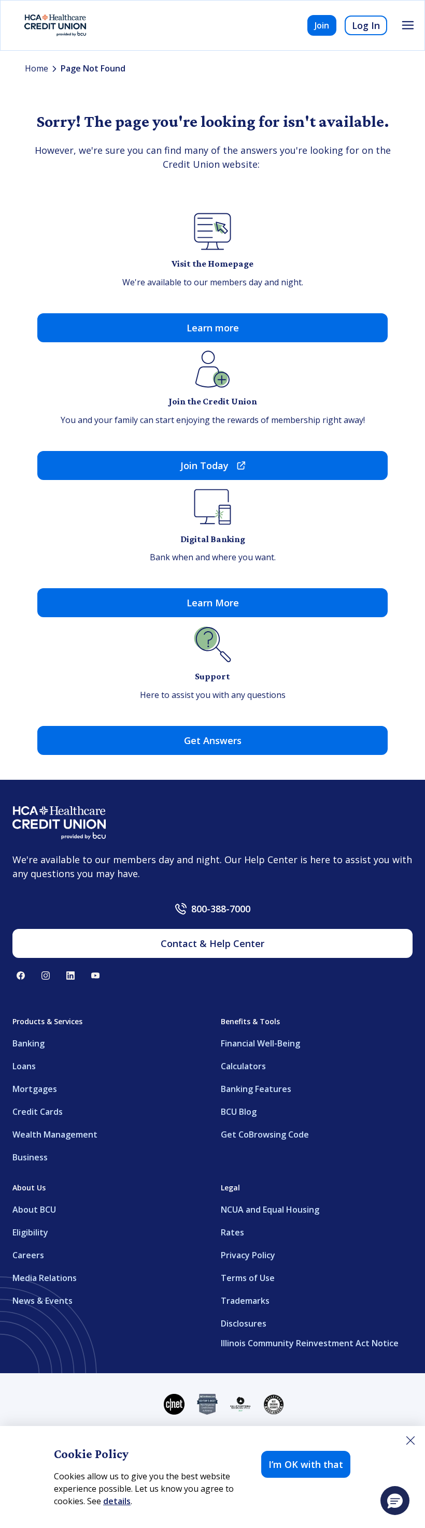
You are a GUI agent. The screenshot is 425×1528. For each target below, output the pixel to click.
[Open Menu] (407, 25)
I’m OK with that (305, 1464)
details (117, 1501)
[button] (394, 1500)
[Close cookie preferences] (410, 1440)
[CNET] (174, 1404)
